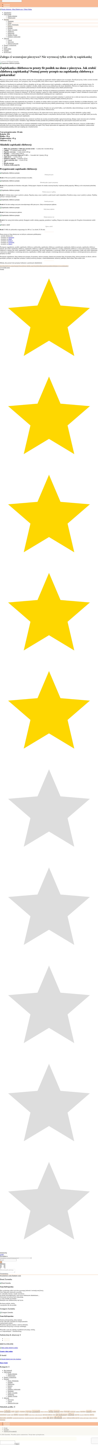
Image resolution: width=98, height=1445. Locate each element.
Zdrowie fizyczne (13, 43)
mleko (16, 1415)
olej (54, 1414)
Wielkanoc (11, 31)
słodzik (58, 1417)
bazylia (2, 266)
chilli (13, 1411)
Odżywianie (7, 14)
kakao (62, 1411)
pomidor (49, 266)
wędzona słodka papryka (28, 266)
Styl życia (11, 42)
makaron (78, 1411)
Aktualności (7, 12)
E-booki (6, 50)
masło (89, 1411)
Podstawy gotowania (14, 37)
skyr (67, 266)
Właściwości (11, 18)
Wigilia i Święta (12, 35)
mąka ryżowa (32, 1414)
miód (12, 1414)
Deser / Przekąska (13, 24)
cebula (7, 1411)
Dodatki (10, 28)
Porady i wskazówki (10, 45)
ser (46, 266)
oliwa (71, 1414)
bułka (40, 266)
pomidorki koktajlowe (18, 1418)
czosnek (36, 1411)
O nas (5, 47)
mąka (26, 1415)
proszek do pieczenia (29, 1418)
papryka (18, 266)
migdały (9, 1414)
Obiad (9, 23)
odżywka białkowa (47, 1414)
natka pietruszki (38, 1414)
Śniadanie (11, 21)
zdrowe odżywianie (84, 1418)
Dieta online (7, 49)
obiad (10, 239)
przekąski (11, 242)
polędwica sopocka (10, 266)
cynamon (22, 1411)
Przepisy (6, 19)
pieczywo (58, 266)
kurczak (67, 1411)
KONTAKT (7, 52)
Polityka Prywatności (10, 1431)
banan (2, 1411)
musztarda (21, 1414)
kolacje (10, 241)
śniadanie (11, 237)
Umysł (10, 40)
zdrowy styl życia (93, 1418)
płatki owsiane (38, 1418)
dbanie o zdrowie (44, 1411)
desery (10, 244)
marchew (83, 1411)
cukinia (63, 266)
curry (17, 1411)
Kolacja (10, 26)
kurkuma (73, 1411)
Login (2, 1254)
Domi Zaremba (14, 61)
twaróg (64, 1418)
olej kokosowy (62, 1414)
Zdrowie (6, 38)
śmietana (2, 1420)
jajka (37, 266)
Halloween (11, 33)
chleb (54, 266)
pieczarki (82, 1414)
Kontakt (6, 1429)
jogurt (44, 266)
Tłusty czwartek (12, 30)
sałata (44, 1418)
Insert (17, 1444)
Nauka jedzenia (12, 16)
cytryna (28, 1411)
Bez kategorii (8, 1370)
